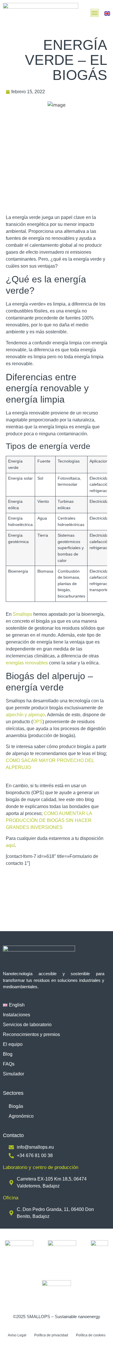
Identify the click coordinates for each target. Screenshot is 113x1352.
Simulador (13, 1073)
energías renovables (27, 662)
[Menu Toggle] (95, 13)
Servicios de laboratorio (27, 1024)
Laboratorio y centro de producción (40, 1167)
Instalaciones (16, 1014)
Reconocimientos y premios (31, 1034)
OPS (38, 721)
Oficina (10, 1198)
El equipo (13, 1044)
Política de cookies (90, 1335)
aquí (10, 845)
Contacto (13, 1135)
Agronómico (21, 1116)
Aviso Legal (17, 1335)
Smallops (23, 614)
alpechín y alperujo (25, 714)
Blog (7, 1054)
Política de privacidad (51, 1335)
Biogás (16, 1106)
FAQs (8, 1063)
